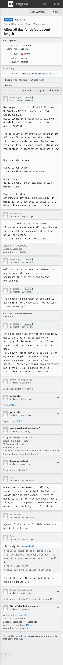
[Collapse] (57, 99)
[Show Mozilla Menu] (10, 4)
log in (18, 636)
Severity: (15, 62)
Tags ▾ (41, 90)
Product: (15, 45)
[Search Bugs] (45, 4)
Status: (15, 73)
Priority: (15, 58)
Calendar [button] (26, 45)
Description (15, 100)
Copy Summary (37, 12)
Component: (13, 49)
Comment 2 (15, 262)
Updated (14, 383)
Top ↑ (7, 654)
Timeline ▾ (54, 90)
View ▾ (56, 12)
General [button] (25, 49)
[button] (55, 4)
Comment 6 (15, 517)
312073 (13, 405)
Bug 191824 (20, 19)
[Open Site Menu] (4, 4)
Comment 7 (15, 539)
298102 (19, 421)
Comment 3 (15, 292)
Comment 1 (15, 216)
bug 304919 (49, 73)
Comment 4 (15, 327)
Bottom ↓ (28, 90)
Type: (16, 53)
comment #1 (27, 546)
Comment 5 (15, 480)
